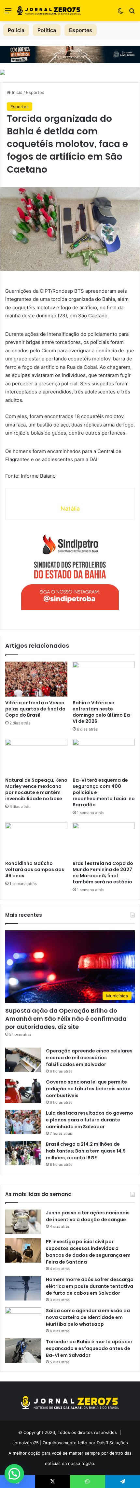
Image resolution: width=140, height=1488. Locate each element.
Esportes (80, 30)
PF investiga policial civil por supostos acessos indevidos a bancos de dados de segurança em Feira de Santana (88, 1251)
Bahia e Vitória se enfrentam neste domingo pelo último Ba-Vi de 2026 (103, 711)
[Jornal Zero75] (48, 11)
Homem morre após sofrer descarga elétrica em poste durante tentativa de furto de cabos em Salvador (89, 1286)
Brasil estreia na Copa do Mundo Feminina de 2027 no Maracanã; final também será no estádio (103, 872)
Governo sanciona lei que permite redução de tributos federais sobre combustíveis (88, 1089)
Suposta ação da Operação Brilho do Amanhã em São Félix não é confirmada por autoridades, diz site (66, 1018)
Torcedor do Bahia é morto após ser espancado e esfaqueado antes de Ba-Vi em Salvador (89, 1348)
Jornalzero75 (25, 1442)
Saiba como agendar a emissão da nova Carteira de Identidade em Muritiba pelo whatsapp (88, 1317)
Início (16, 92)
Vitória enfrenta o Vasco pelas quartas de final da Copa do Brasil (35, 708)
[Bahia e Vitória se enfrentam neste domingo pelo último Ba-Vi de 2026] (104, 679)
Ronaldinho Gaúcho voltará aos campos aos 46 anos (34, 869)
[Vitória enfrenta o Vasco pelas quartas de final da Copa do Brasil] (36, 679)
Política (46, 30)
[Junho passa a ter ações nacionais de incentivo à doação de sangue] (23, 1222)
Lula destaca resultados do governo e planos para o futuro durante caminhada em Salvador (89, 1120)
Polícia (16, 30)
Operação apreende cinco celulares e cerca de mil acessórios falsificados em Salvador (89, 1058)
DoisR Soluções (111, 1442)
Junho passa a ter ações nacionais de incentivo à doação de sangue (88, 1216)
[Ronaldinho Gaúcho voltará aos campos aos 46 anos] (36, 840)
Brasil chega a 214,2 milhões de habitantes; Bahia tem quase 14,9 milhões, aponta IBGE (86, 1151)
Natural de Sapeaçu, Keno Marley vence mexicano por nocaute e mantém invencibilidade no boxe (36, 789)
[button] (14, 1473)
